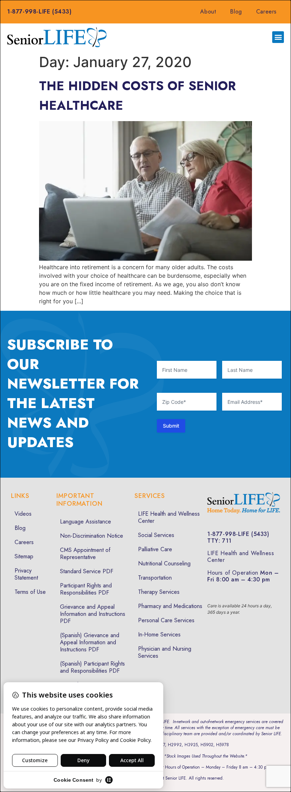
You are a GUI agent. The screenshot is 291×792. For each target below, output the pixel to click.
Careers (266, 11)
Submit (171, 426)
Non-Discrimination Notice (91, 536)
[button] (278, 37)
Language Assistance (85, 521)
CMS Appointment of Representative (85, 553)
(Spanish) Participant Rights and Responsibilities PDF (92, 667)
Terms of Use (30, 592)
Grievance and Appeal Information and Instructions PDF (92, 614)
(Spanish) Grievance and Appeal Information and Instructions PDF (89, 642)
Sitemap (24, 556)
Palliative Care (155, 549)
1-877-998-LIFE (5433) (39, 11)
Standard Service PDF (86, 571)
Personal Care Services (166, 620)
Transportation (155, 578)
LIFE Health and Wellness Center (169, 517)
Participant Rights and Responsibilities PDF (86, 589)
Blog (236, 11)
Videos (23, 514)
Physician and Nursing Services (164, 652)
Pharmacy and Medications (170, 606)
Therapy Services (159, 592)
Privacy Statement (26, 574)
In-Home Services (159, 634)
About (208, 11)
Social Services (156, 535)
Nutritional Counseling (164, 563)
